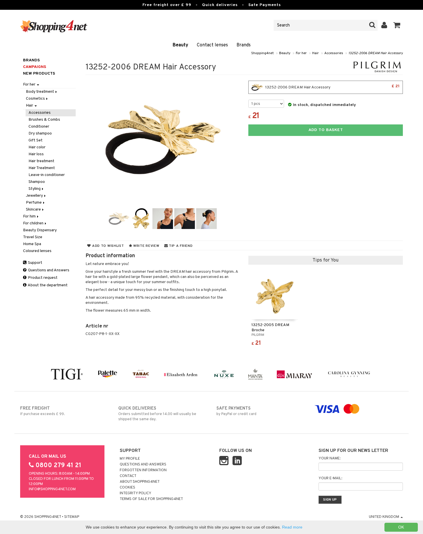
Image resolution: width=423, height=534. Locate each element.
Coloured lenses (37, 251)
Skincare (34, 209)
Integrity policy (135, 493)
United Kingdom (384, 517)
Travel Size (32, 237)
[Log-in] (384, 25)
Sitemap (71, 517)
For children (33, 223)
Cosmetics (36, 98)
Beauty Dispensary (40, 230)
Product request (42, 277)
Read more (292, 527)
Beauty (180, 45)
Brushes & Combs (44, 119)
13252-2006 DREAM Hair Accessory (375, 53)
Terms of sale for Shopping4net (151, 499)
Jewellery (35, 195)
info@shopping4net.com (52, 489)
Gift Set (35, 140)
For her (301, 53)
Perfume (34, 202)
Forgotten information (143, 470)
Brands (244, 45)
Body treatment (40, 91)
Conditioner (38, 126)
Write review (145, 246)
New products (39, 73)
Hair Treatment (41, 168)
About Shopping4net (140, 482)
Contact (128, 476)
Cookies (127, 487)
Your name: (329, 458)
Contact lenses (212, 45)
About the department (47, 285)
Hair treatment (41, 161)
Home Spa (32, 244)
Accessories (333, 53)
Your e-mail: (330, 478)
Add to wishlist (107, 246)
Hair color (36, 147)
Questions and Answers (48, 270)
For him (30, 216)
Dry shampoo (40, 133)
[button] (397, 25)
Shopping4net (262, 53)
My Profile (130, 459)
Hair (315, 53)
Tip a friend (180, 246)
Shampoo (36, 181)
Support (34, 262)
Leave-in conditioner (46, 175)
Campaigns (34, 67)
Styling (34, 188)
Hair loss (36, 154)
